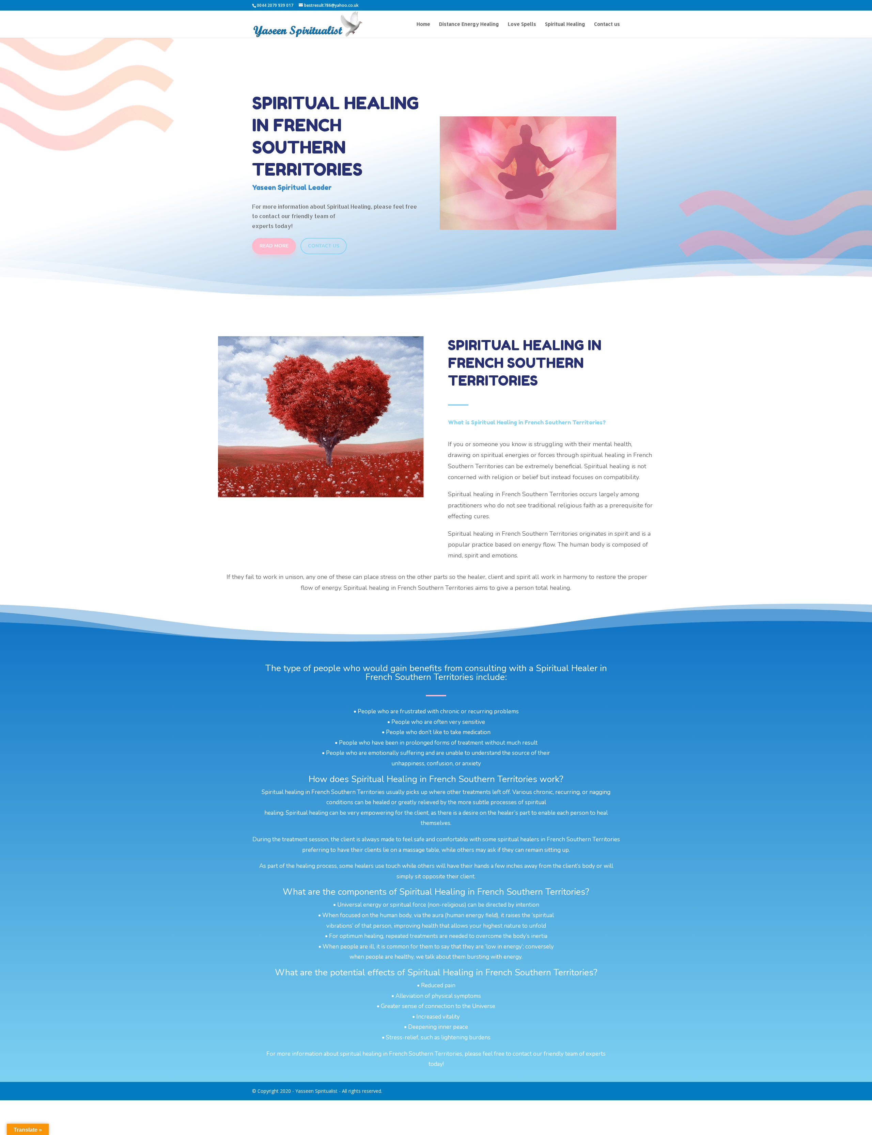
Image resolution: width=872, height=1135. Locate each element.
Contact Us (323, 246)
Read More (274, 246)
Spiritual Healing (565, 24)
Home (423, 24)
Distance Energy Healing (469, 24)
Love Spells (522, 24)
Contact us (607, 24)
